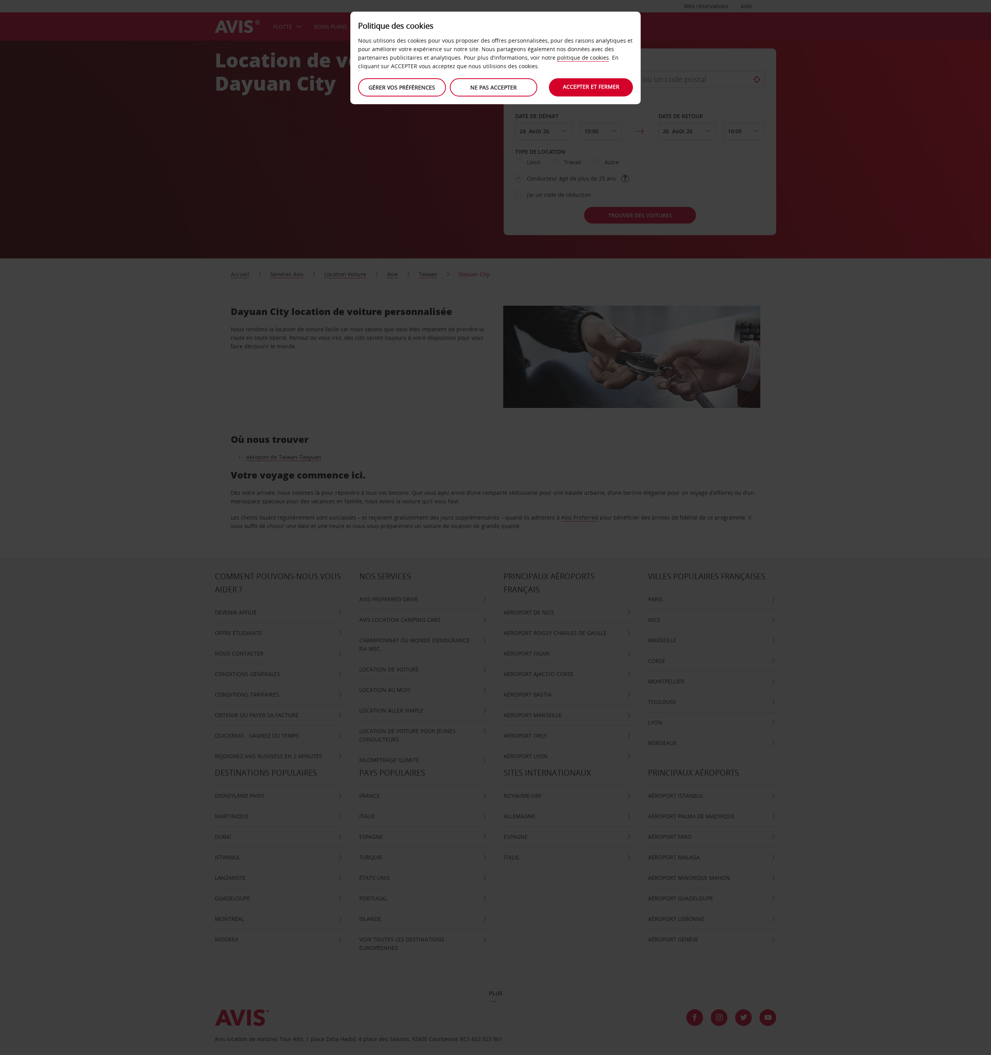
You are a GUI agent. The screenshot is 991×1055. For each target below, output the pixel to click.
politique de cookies (583, 57)
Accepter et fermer (591, 86)
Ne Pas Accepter (493, 87)
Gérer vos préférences (402, 87)
